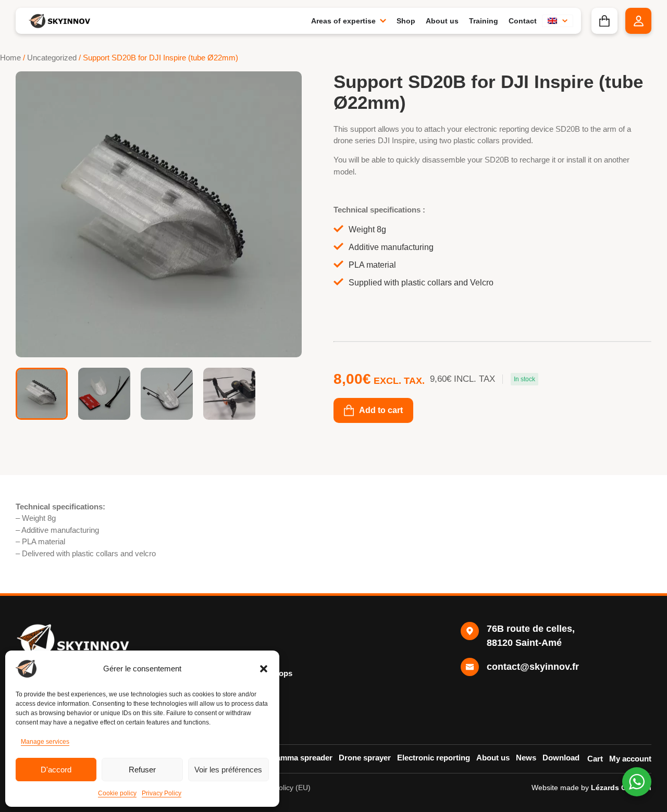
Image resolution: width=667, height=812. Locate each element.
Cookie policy (117, 793)
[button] (263, 669)
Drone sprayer (365, 757)
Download (560, 757)
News (526, 757)
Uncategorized (52, 58)
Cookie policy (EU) (280, 787)
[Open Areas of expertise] (383, 21)
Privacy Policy (161, 793)
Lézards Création (621, 787)
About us (493, 757)
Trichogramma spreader (288, 757)
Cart (595, 758)
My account (630, 758)
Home (10, 58)
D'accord (56, 769)
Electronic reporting (433, 757)
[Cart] (604, 21)
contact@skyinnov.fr (533, 666)
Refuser (142, 769)
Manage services (45, 741)
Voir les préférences (228, 769)
